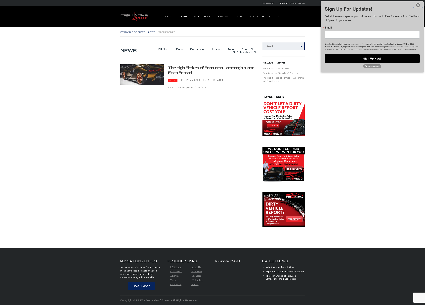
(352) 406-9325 (268, 3)
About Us (196, 267)
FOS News (196, 271)
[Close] (418, 5)
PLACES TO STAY (259, 16)
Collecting (197, 49)
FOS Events (176, 271)
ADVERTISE (223, 16)
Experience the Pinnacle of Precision (280, 73)
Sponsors (196, 275)
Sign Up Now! (372, 58)
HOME (169, 16)
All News (164, 49)
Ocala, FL (248, 49)
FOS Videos (197, 280)
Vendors (174, 280)
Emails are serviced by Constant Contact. (399, 49)
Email (328, 27)
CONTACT (281, 16)
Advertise (174, 275)
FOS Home (175, 267)
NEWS (240, 16)
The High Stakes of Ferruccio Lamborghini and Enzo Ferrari (281, 277)
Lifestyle (216, 49)
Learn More (141, 286)
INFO (196, 16)
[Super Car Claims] (283, 118)
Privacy (195, 284)
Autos (180, 49)
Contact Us (175, 284)
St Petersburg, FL (245, 52)
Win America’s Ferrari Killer (276, 68)
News (232, 49)
